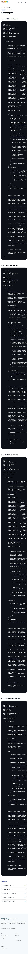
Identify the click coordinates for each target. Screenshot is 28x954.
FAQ (16, 938)
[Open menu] (25, 2)
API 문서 (3, 938)
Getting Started (4, 935)
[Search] (18, 2)
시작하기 (3, 7)
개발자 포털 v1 (18, 940)
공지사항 (17, 935)
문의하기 (3, 946)
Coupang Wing (4, 949)
